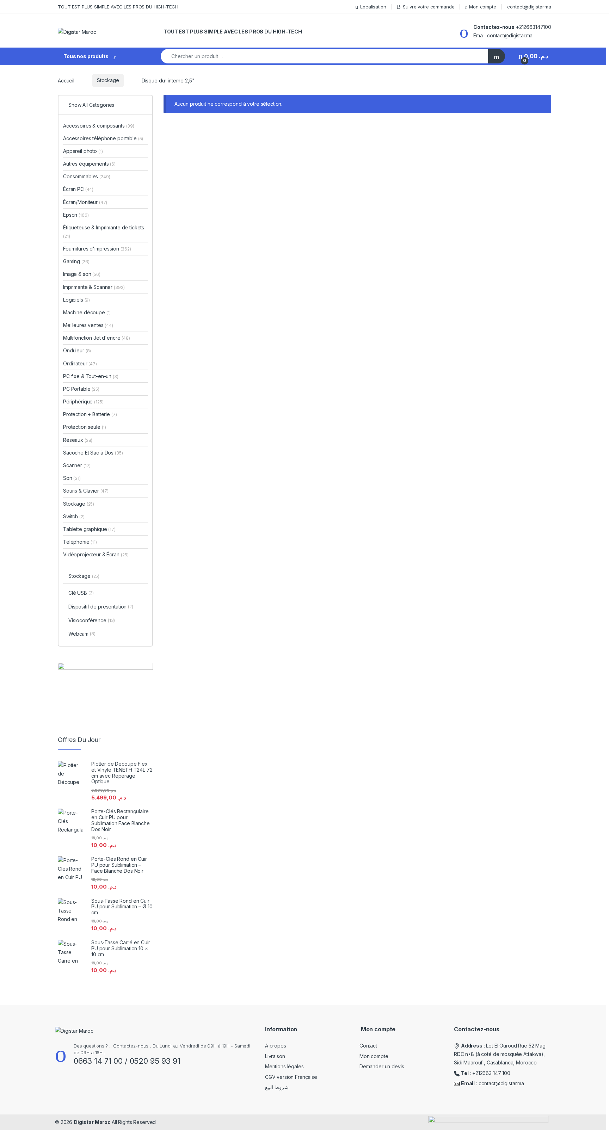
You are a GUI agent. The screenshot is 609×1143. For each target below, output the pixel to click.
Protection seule (84, 427)
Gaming (76, 261)
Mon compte (482, 7)
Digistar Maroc (93, 1122)
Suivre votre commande (428, 7)
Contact (368, 1046)
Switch (74, 516)
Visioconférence (91, 620)
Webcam (82, 634)
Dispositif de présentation (100, 607)
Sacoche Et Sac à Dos (93, 453)
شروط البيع (277, 1087)
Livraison (275, 1056)
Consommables (86, 176)
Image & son (81, 274)
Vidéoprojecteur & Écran (96, 554)
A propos (275, 1046)
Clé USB (81, 593)
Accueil (66, 80)
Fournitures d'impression (97, 249)
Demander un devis (381, 1066)
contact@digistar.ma (529, 7)
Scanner (77, 465)
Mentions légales (284, 1066)
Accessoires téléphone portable (103, 138)
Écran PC (78, 189)
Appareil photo (83, 151)
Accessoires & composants (98, 126)
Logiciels (76, 300)
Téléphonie (80, 542)
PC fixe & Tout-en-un (90, 376)
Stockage (108, 80)
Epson (75, 215)
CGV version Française (291, 1077)
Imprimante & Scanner (93, 287)
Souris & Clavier (86, 491)
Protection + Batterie (90, 414)
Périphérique (83, 401)
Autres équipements (89, 164)
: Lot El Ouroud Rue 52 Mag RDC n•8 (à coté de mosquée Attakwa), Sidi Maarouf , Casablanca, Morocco (500, 1054)
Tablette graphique (89, 529)
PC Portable (81, 389)
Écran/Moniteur (85, 202)
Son (72, 478)
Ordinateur (80, 363)
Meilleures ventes (88, 325)
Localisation (373, 7)
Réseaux (77, 440)
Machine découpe (87, 312)
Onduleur (77, 350)
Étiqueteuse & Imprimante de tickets (103, 231)
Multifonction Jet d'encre (96, 338)
